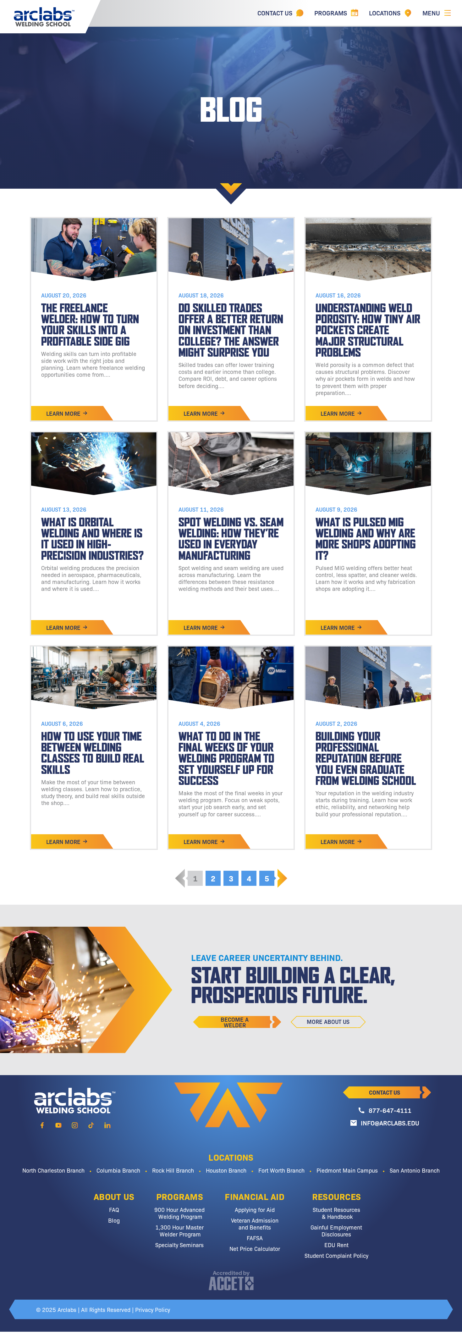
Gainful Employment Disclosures (336, 1230)
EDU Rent (336, 1244)
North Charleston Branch (53, 1170)
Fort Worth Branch (281, 1170)
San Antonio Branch (415, 1170)
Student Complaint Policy (336, 1255)
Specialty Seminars (179, 1244)
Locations (231, 1157)
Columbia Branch (118, 1170)
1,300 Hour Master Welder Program (179, 1230)
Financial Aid (254, 1196)
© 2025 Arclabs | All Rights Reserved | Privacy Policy (103, 1309)
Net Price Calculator (254, 1248)
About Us (114, 1196)
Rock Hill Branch (173, 1170)
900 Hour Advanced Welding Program (179, 1213)
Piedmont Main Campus (347, 1170)
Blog (114, 1220)
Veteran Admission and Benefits (254, 1223)
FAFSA (255, 1237)
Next (282, 878)
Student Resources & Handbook (336, 1213)
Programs (179, 1196)
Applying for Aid (255, 1209)
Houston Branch (226, 1170)
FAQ (114, 1209)
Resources (336, 1196)
